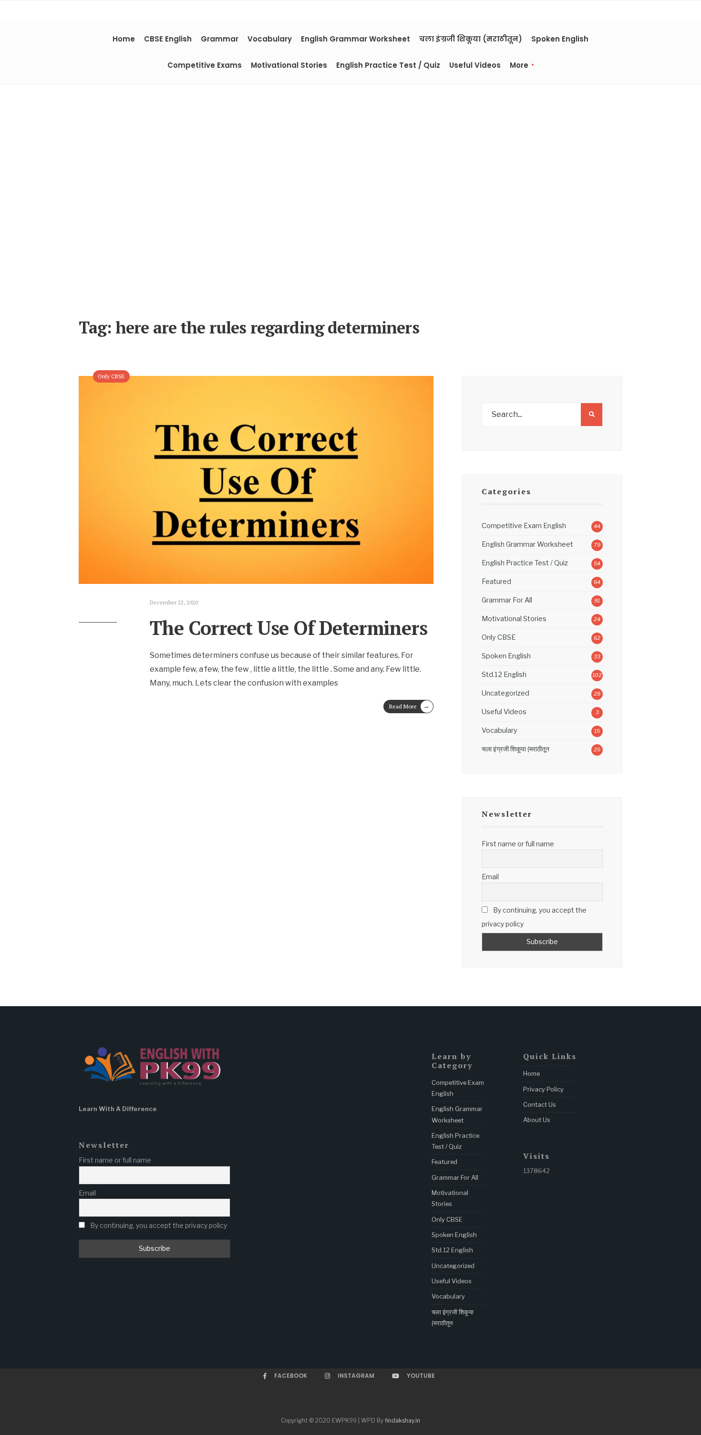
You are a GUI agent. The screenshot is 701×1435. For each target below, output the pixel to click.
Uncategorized (505, 693)
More (519, 65)
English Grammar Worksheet (355, 39)
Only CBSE (111, 376)
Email (490, 877)
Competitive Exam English (524, 525)
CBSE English (168, 39)
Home (124, 39)
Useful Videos (475, 65)
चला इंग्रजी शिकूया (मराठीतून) (470, 39)
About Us (536, 1119)
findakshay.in (402, 1420)
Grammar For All (507, 600)
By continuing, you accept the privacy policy (534, 917)
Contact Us (539, 1104)
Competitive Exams (204, 65)
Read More (409, 705)
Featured (496, 581)
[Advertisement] (350, 203)
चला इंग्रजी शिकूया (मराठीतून (515, 749)
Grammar (219, 39)
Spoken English (559, 39)
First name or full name (518, 844)
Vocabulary (269, 39)
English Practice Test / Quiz (388, 65)
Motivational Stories (289, 65)
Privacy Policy (543, 1089)
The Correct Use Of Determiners (288, 627)
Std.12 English (504, 674)
